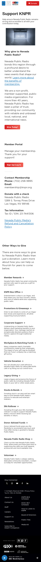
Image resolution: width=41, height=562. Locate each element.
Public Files (25, 520)
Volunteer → (10, 455)
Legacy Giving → (12, 375)
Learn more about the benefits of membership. (19, 81)
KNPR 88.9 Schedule (25, 498)
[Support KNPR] (20, 36)
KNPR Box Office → (13, 292)
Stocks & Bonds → (13, 390)
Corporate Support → (14, 322)
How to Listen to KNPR (28, 510)
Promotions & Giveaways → (18, 308)
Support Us (9, 517)
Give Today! (12, 127)
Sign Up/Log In (14, 165)
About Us (8, 497)
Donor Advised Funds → (16, 422)
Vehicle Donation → (14, 361)
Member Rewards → (14, 277)
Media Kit (25, 525)
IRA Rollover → (11, 406)
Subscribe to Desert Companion (12, 527)
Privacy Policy (29, 491)
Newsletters (9, 522)
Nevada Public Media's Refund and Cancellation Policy (19, 223)
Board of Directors (28, 515)
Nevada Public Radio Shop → (18, 439)
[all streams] (38, 558)
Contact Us (9, 502)
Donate (34, 3)
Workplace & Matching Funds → (20, 342)
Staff (6, 507)
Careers (8, 512)
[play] (4, 558)
